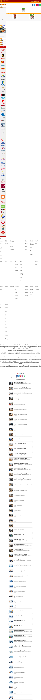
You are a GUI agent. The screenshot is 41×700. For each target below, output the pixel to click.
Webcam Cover (16, 301)
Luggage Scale (37, 286)
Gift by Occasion (37, 238)
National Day (36, 243)
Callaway (5, 310)
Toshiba (5, 323)
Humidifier (21, 267)
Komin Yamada (6, 334)
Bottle (0, 307)
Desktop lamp (6, 261)
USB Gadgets (31, 254)
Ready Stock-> (1, 21)
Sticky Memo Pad (26, 295)
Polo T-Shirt (1, 248)
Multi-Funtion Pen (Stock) (12, 286)
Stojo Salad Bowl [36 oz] (3, 33)
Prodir (5, 318)
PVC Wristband (16, 288)
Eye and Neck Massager (32, 244)
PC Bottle (26, 246)
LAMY (5, 314)
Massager (21, 270)
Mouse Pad (16, 268)
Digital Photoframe (21, 273)
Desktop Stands (1, 286)
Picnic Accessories (21, 274)
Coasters (26, 241)
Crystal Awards (6, 327)
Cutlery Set (21, 264)
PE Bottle (26, 247)
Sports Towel (1, 258)
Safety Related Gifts (21, 276)
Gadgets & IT (31, 238)
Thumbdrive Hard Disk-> (3, 23)
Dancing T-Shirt (1, 247)
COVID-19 (1, 261)
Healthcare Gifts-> (2, 16)
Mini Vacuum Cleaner (26, 292)
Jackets (0, 240)
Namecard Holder (16, 296)
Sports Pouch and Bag (12, 249)
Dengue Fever (1, 262)
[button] (31, 2)
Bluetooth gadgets (31, 241)
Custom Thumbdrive (31, 286)
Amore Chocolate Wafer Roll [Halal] (14, 19)
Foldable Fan (21, 265)
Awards (5, 238)
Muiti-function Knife (16, 295)
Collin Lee (6, 331)
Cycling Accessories (21, 285)
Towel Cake (1, 259)
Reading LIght (6, 262)
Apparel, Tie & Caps (1, 238)
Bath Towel (1, 255)
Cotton (0, 251)
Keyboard (31, 247)
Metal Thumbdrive (31, 291)
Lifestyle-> (1, 18)
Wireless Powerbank (6, 288)
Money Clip (16, 267)
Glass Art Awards (6, 240)
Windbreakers (1, 243)
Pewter (5, 338)
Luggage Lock (37, 285)
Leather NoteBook (6, 307)
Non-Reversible (1, 244)
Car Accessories (21, 262)
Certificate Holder (16, 262)
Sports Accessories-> (2, 22)
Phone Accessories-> (2, 20)
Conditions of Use (2, 37)
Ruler (15, 289)
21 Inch (0, 304)
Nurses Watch (21, 280)
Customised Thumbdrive (17, 286)
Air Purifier (21, 261)
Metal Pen (36, 264)
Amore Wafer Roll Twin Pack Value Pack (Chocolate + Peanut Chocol (32, 19)
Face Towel (1, 256)
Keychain (16, 292)
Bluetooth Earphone (31, 240)
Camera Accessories (1, 285)
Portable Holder (1, 289)
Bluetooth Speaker (31, 243)
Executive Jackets (1, 241)
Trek (5, 324)
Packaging (1, 19)
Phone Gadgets (1, 288)
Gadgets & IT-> (1, 15)
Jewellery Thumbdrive (31, 289)
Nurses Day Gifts (1, 264)
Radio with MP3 (31, 251)
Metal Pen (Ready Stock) (12, 285)
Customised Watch (21, 279)
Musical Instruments (21, 271)
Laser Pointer (11, 261)
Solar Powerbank (6, 286)
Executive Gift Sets (26, 289)
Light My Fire (6, 315)
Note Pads (26, 293)
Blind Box (1, 13)
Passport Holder (16, 270)
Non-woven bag (11, 246)
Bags (10, 238)
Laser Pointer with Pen (11, 262)
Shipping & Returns (2, 36)
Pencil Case (11, 247)
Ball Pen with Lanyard (37, 261)
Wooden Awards (6, 243)
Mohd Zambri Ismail (6, 335)
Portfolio (15, 271)
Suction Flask (26, 249)
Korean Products (21, 268)
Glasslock (6, 311)
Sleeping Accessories (37, 289)
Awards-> (1, 12)
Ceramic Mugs (26, 240)
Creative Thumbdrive (31, 285)
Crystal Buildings (6, 328)
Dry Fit (0, 252)
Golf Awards (6, 241)
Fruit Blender (26, 244)
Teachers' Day (36, 244)
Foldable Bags (11, 243)
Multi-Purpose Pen (37, 265)
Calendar (26, 285)
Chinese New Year (37, 240)
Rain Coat (1, 308)
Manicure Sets (16, 293)
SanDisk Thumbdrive (31, 294)
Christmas (36, 241)
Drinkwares (26, 238)
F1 (20, 286)
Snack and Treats (2, 14)
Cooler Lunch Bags (11, 240)
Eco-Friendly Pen (37, 262)
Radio (30, 250)
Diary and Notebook (16, 265)
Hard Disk (31, 288)
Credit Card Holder (16, 264)
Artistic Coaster (16, 285)
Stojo (5, 321)
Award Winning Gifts (6, 304)
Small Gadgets (16, 298)
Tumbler (26, 250)
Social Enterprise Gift (16, 299)
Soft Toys (21, 277)
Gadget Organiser (11, 244)
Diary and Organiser (26, 286)
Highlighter (26, 290)
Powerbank (6, 285)
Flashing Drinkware (26, 243)
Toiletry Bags (11, 250)
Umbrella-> (1, 24)
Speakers (31, 252)
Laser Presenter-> (2, 17)
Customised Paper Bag (12, 241)
